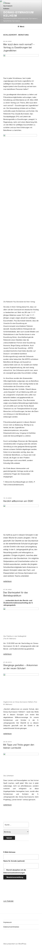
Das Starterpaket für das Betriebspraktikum (15, 594)
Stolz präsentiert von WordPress (14, 944)
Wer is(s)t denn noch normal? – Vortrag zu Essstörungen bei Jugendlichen (18, 47)
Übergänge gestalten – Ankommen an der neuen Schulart (20, 666)
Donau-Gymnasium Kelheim (18, 13)
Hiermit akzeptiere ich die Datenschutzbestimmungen (14, 871)
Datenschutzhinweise (11, 927)
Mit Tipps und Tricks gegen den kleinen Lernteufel (18, 746)
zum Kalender (8, 901)
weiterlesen (7, 581)
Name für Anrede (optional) (14, 861)
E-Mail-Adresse (9, 852)
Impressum (7, 922)
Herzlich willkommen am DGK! (18, 501)
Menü (22, 26)
